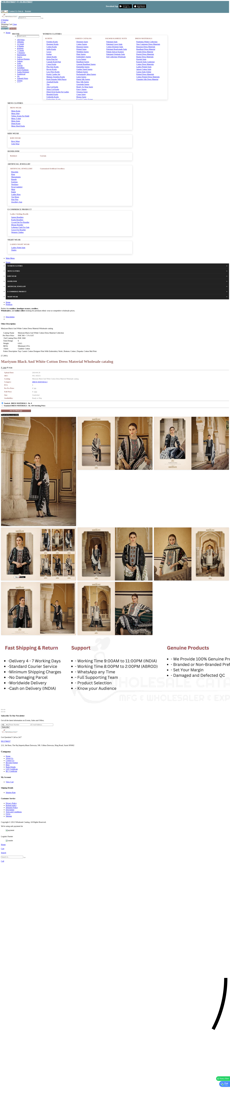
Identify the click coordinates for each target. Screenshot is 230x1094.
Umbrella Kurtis (52, 97)
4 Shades (20, 46)
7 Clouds (20, 50)
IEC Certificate (11, 771)
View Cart (5, 29)
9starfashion (21, 55)
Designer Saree (82, 42)
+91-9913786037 (9, 2)
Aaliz (19, 63)
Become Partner (12, 763)
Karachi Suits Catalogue (145, 62)
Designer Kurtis (52, 44)
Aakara (20, 61)
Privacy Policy (11, 803)
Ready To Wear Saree (84, 87)
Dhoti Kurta (15, 124)
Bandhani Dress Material (145, 49)
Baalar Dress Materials (144, 57)
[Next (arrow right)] (4, 711)
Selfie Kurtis (51, 49)
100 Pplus (21, 40)
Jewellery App (16, 202)
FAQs (8, 814)
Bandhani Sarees (82, 62)
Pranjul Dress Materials (145, 54)
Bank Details (11, 767)
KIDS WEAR (15, 138)
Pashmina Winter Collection (146, 42)
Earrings (14, 182)
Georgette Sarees (82, 84)
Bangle (14, 179)
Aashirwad (21, 74)
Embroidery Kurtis (53, 99)
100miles (20, 42)
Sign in (20, 11)
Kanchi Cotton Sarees (84, 99)
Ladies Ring (15, 194)
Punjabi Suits (141, 59)
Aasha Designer (23, 72)
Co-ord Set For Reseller (20, 222)
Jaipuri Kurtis (51, 57)
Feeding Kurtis (52, 42)
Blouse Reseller (17, 225)
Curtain (43, 156)
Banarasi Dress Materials (145, 47)
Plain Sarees (81, 54)
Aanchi (20, 65)
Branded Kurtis (52, 94)
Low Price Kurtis (53, 72)
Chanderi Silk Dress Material (147, 79)
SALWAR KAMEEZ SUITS (116, 38)
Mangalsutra (16, 177)
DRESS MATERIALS (143, 38)
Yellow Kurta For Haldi (20, 116)
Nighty (14, 250)
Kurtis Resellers (17, 220)
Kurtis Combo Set (53, 74)
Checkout (13, 29)
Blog (7, 765)
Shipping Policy (12, 808)
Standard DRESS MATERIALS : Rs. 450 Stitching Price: (25, 406)
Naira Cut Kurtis (52, 89)
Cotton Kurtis (51, 47)
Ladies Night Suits (18, 248)
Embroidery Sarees (83, 57)
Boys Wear (15, 141)
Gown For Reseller (18, 230)
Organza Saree (82, 92)
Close (14, 24)
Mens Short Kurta (18, 126)
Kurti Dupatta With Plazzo (56, 79)
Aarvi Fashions (23, 70)
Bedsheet (13, 156)
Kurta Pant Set (52, 59)
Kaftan (49, 54)
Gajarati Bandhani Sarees (86, 64)
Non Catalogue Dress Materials (148, 44)
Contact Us (13, 11)
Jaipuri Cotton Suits (143, 69)
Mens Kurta (15, 111)
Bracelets (14, 172)
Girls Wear (15, 144)
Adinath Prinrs (22, 78)
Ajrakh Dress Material (144, 52)
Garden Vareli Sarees (84, 69)
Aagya (19, 57)
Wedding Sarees (82, 52)
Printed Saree (81, 49)
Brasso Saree (81, 97)
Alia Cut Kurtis (52, 87)
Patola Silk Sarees (83, 79)
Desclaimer (10, 810)
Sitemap (9, 816)
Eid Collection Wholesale (116, 57)
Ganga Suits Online (143, 72)
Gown (48, 52)
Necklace (14, 184)
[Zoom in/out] (4, 709)
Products (9, 304)
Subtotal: (4, 26)
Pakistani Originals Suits (115, 54)
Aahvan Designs (23, 59)
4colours (20, 48)
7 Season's (21, 53)
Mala (13, 189)
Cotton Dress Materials (145, 64)
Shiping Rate (11, 793)
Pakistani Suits (111, 42)
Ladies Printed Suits (143, 67)
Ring (13, 174)
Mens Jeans (15, 121)
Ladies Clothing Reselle (19, 214)
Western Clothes (17, 232)
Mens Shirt (15, 113)
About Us (9, 758)
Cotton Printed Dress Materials (148, 77)
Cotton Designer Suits (114, 47)
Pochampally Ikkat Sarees (86, 74)
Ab (18, 76)
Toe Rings (15, 197)
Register (28, 11)
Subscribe (5, 727)
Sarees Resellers (17, 217)
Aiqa (19, 83)
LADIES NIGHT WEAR (19, 244)
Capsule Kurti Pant (53, 62)
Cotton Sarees (81, 44)
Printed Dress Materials (145, 74)
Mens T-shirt (16, 119)
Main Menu (10, 258)
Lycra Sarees (81, 59)
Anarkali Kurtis (52, 82)
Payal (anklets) (16, 187)
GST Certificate (12, 769)
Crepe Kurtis (51, 64)
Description (10, 317)
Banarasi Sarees (82, 47)
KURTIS (48, 38)
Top (47, 84)
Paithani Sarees (82, 72)
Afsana (19, 81)
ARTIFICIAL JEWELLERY (21, 169)
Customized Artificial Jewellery (52, 169)
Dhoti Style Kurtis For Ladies (57, 92)
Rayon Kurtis (51, 69)
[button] (115, 1091)
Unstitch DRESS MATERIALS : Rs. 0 (18, 403)
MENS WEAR (15, 108)
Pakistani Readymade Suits (116, 49)
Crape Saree (81, 94)
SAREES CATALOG (83, 38)
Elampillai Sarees (82, 67)
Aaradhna (20, 68)
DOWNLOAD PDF (11, 415)
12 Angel (20, 44)
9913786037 (6, 741)
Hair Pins (14, 199)
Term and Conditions (14, 812)
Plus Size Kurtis (52, 67)
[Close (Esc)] (2, 709)
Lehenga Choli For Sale (20, 227)
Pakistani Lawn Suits (114, 44)
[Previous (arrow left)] (2, 711)
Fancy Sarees (81, 89)
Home (8, 33)
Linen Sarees (81, 77)
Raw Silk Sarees (82, 82)
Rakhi (13, 192)
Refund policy (11, 805)
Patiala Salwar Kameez (115, 52)
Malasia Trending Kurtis (55, 77)
